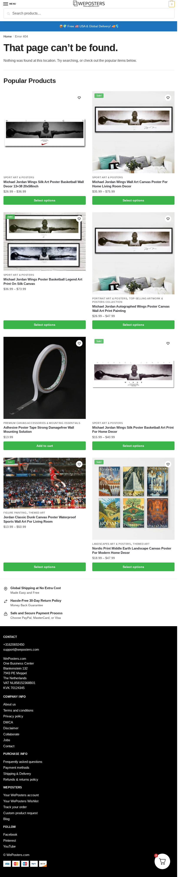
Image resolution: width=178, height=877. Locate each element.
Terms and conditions (18, 710)
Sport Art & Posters (18, 177)
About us (9, 704)
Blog (6, 819)
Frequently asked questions (22, 762)
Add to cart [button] (44, 445)
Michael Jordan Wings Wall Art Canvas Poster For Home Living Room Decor (130, 184)
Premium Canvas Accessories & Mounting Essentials (41, 423)
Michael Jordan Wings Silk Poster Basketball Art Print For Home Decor (133, 430)
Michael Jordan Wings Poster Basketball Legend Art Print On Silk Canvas (42, 281)
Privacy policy (13, 716)
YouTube (9, 846)
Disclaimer (10, 728)
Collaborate (11, 734)
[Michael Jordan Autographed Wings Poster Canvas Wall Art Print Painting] (133, 253)
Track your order (15, 807)
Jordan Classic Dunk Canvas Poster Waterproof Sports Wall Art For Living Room (39, 519)
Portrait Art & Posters (109, 298)
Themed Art (37, 512)
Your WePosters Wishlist (20, 801)
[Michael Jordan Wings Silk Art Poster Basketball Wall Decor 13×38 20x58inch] (44, 132)
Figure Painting (15, 512)
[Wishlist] (79, 97)
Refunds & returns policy (20, 779)
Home (7, 36)
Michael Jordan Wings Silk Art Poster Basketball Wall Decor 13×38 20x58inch (43, 184)
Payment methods (16, 767)
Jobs (6, 740)
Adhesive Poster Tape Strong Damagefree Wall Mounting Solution (38, 430)
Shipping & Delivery (17, 773)
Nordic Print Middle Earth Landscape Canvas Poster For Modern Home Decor (131, 550)
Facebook (10, 834)
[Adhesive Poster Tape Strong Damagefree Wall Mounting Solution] (44, 378)
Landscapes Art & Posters (111, 544)
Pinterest (9, 840)
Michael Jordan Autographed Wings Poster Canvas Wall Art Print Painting (131, 309)
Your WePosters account (21, 795)
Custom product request (20, 813)
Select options (44, 200)
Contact (8, 746)
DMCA (8, 722)
